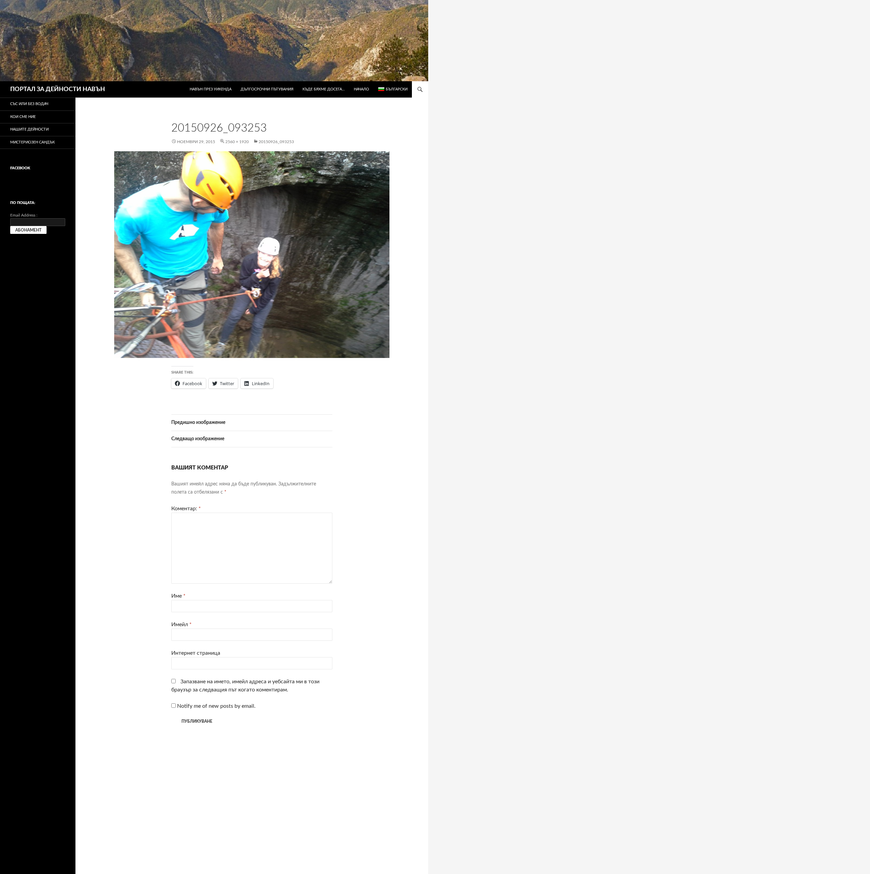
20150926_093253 (276, 142)
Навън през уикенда (210, 89)
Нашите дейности (29, 129)
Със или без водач (29, 104)
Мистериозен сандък (32, 142)
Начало (361, 89)
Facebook (20, 168)
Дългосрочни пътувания (267, 89)
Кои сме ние (23, 117)
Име (178, 596)
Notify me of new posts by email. (216, 706)
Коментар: (186, 508)
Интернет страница (195, 653)
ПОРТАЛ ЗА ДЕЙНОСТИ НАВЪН (57, 89)
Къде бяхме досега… (323, 89)
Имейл (181, 624)
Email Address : (23, 215)
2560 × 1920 (237, 142)
